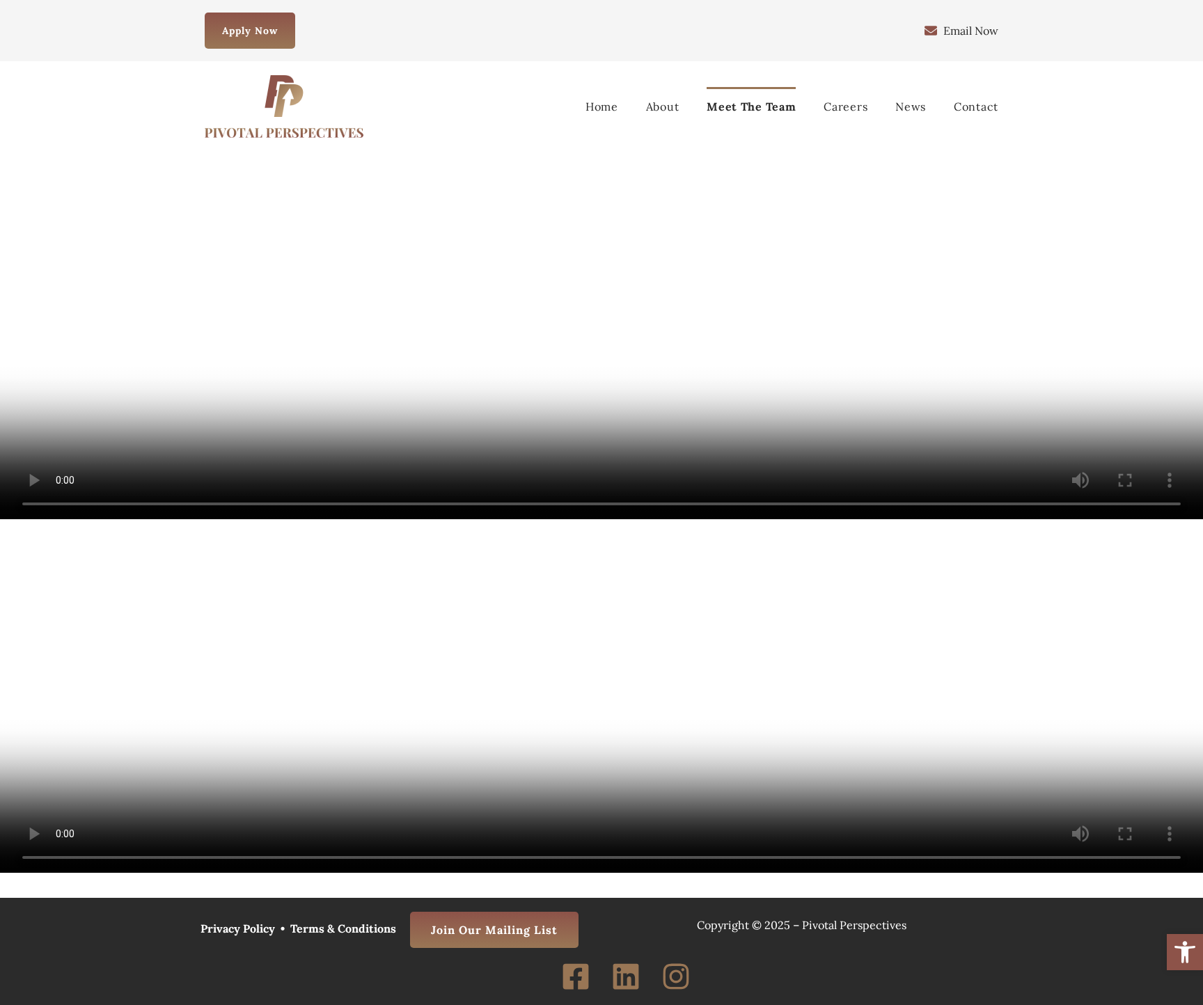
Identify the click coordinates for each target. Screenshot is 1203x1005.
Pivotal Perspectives (854, 925)
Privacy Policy (237, 928)
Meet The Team (751, 106)
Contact (976, 106)
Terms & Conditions (343, 928)
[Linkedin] (625, 976)
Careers (845, 106)
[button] (1185, 952)
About (662, 106)
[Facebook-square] (575, 976)
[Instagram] (676, 976)
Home (601, 106)
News (910, 106)
